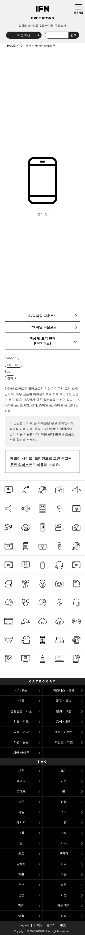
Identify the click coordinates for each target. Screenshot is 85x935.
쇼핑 (64, 916)
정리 (21, 905)
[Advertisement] (42, 97)
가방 (64, 895)
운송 (21, 895)
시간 (21, 770)
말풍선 (21, 864)
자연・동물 (21, 742)
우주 (21, 884)
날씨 (64, 833)
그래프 (21, 791)
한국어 (51, 925)
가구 (64, 843)
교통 (21, 833)
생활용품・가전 (21, 711)
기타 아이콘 (21, 752)
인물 (21, 700)
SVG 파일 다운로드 (42, 316)
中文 (63, 925)
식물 (64, 874)
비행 (64, 822)
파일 (21, 812)
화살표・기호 (64, 742)
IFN (42, 9)
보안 (21, 801)
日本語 (38, 925)
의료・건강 (21, 732)
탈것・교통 (63, 711)
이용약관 (23, 35)
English (24, 925)
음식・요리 (63, 721)
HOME (11, 45)
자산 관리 (63, 905)
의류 (64, 884)
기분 (64, 781)
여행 (21, 916)
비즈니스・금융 (63, 690)
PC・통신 (25, 45)
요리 (64, 864)
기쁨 (21, 874)
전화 (10, 378)
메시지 (21, 822)
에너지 (21, 781)
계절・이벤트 (64, 732)
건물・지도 (21, 721)
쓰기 (64, 770)
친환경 (63, 853)
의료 (21, 853)
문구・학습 (63, 700)
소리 (64, 812)
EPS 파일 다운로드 (43, 327)
